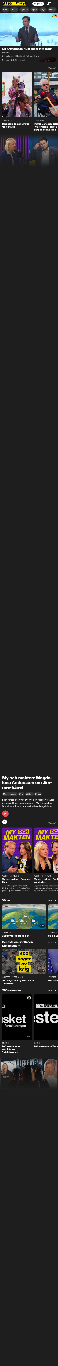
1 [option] (4, 822)
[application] (29, 29)
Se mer (48, 61)
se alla (52, 68)
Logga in (38, 4)
